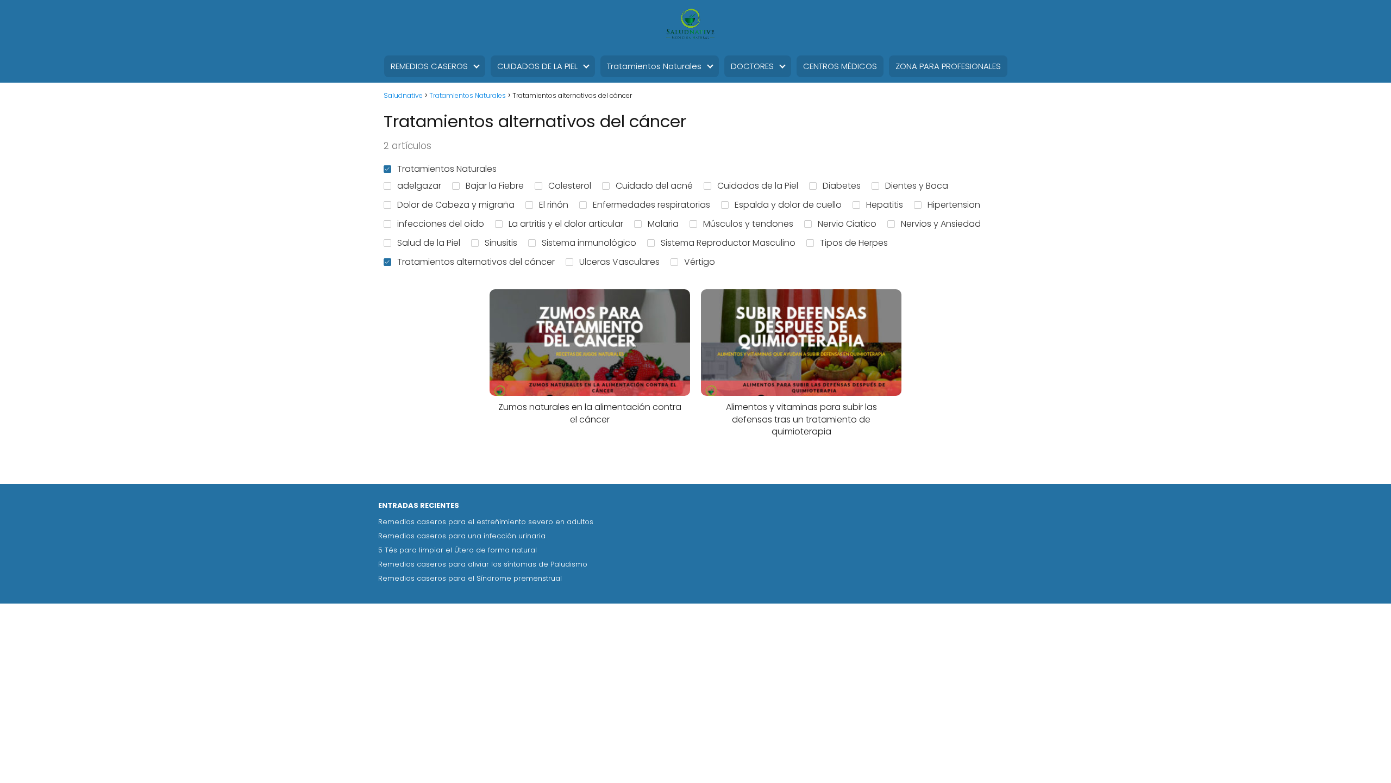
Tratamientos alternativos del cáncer (476, 262)
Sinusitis (501, 243)
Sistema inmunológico (589, 243)
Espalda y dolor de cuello (788, 204)
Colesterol (569, 185)
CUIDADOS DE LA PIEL (537, 66)
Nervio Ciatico (847, 223)
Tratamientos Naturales (654, 66)
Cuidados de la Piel (757, 185)
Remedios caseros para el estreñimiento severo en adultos (485, 522)
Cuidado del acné (654, 185)
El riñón (553, 204)
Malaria (663, 223)
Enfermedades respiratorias (651, 204)
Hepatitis (884, 204)
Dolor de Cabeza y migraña (456, 204)
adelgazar (419, 185)
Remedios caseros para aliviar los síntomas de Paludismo (482, 564)
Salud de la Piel (428, 243)
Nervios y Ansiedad (941, 223)
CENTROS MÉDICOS (840, 66)
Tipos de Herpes (854, 243)
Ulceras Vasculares (619, 262)
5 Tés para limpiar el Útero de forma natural (457, 550)
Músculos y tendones (748, 223)
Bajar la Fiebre (495, 185)
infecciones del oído (440, 223)
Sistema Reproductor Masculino (728, 243)
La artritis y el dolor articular (566, 223)
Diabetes (842, 185)
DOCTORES (752, 66)
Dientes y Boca (916, 185)
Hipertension (954, 204)
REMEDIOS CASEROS (429, 66)
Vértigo (699, 262)
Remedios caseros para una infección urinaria (462, 536)
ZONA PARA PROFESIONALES (948, 66)
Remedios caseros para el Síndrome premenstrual (470, 578)
